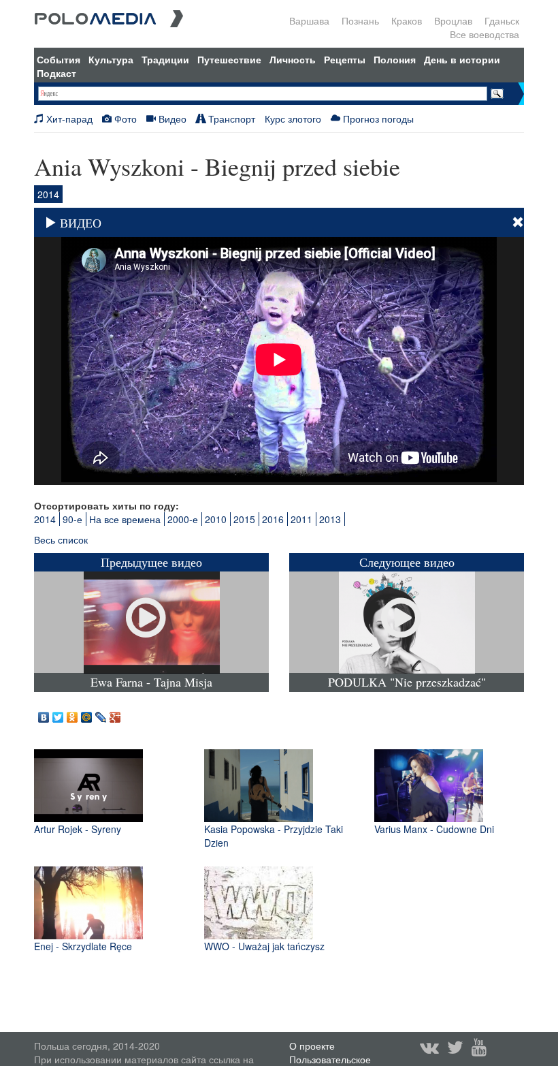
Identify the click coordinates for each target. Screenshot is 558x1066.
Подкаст (56, 73)
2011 (301, 519)
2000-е (182, 519)
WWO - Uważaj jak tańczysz (264, 946)
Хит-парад (68, 118)
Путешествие (229, 59)
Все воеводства (484, 34)
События (58, 59)
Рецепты (344, 59)
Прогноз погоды (377, 118)
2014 (45, 519)
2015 (244, 519)
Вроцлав (453, 20)
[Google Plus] (115, 713)
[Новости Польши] (109, 17)
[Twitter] (58, 713)
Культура (110, 59)
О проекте (312, 1045)
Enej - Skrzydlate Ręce (83, 946)
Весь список (61, 539)
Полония (395, 59)
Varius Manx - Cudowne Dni (434, 829)
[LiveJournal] (101, 713)
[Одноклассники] (72, 713)
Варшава (309, 20)
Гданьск (502, 20)
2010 (216, 519)
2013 (330, 519)
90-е (72, 519)
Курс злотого (293, 118)
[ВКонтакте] (44, 713)
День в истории (462, 59)
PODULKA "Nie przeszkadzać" (407, 682)
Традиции (165, 59)
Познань (360, 20)
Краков (406, 20)
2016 (273, 519)
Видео (171, 118)
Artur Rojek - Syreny (77, 829)
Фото (124, 118)
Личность (292, 59)
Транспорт (230, 118)
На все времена (125, 519)
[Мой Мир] (87, 713)
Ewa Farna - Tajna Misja (151, 682)
